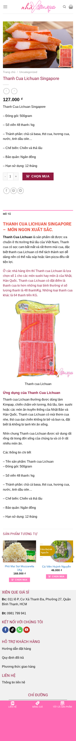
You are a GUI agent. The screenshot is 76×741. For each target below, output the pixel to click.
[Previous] (3, 565)
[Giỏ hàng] (71, 7)
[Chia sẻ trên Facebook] (6, 191)
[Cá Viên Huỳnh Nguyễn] (56, 551)
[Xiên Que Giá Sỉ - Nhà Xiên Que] (38, 7)
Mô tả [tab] (7, 213)
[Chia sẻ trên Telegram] (20, 191)
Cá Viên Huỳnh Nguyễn (56, 566)
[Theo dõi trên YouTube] (26, 630)
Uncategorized (28, 72)
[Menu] (5, 6)
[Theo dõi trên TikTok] (12, 630)
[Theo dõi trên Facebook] (5, 630)
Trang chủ (9, 72)
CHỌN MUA (40, 176)
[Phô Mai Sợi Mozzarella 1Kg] (19, 551)
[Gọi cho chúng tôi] (19, 630)
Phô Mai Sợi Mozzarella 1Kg (19, 568)
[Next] (73, 565)
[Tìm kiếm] (64, 7)
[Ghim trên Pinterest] (13, 191)
